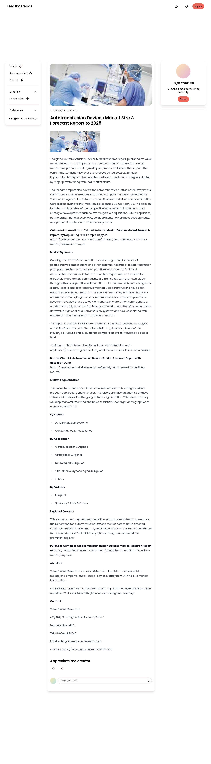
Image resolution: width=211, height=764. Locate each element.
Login (186, 6)
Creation (15, 91)
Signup (198, 6)
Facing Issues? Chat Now (21, 118)
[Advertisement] (105, 36)
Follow (183, 99)
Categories (16, 110)
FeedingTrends (19, 6)
